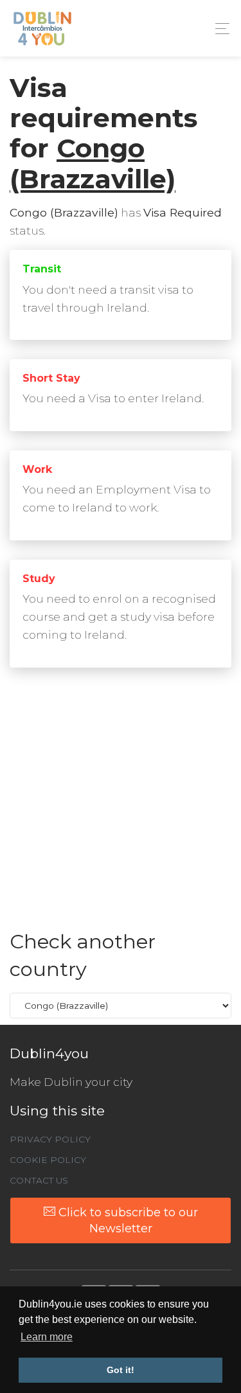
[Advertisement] (120, 807)
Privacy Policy (50, 1139)
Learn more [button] (47, 1336)
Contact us (39, 1180)
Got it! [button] (120, 1370)
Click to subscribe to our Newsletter (126, 1220)
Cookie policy (48, 1160)
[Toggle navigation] (219, 28)
